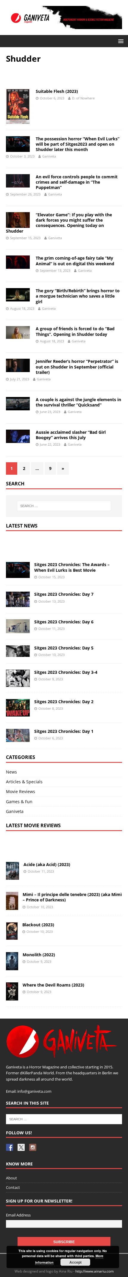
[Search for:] (64, 506)
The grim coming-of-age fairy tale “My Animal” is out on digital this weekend (75, 260)
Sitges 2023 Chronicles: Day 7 (63, 594)
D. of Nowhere (83, 98)
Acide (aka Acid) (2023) (47, 864)
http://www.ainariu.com (94, 1271)
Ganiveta (49, 156)
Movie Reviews (20, 791)
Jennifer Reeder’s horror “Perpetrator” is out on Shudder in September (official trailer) (77, 366)
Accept (75, 1262)
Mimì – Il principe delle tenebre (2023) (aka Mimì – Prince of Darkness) (72, 897)
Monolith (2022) (39, 954)
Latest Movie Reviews (33, 825)
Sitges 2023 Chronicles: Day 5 (63, 648)
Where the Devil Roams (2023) (53, 985)
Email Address (18, 1215)
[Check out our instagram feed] (32, 1147)
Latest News (22, 525)
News (11, 772)
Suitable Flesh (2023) (57, 91)
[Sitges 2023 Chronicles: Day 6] (18, 629)
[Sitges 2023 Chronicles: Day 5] (18, 653)
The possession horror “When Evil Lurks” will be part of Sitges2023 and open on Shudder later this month (77, 144)
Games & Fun (19, 801)
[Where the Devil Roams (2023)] (12, 997)
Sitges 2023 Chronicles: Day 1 (63, 731)
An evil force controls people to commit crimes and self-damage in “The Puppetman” (77, 182)
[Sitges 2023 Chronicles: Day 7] (18, 603)
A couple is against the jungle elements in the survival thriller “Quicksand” (78, 402)
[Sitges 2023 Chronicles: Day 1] (18, 738)
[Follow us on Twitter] (21, 1147)
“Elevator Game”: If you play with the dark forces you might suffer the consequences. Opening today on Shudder (59, 223)
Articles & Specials (24, 781)
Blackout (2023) (38, 924)
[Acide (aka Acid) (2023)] (12, 876)
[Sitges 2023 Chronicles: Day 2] (18, 713)
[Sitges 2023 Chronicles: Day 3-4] (18, 683)
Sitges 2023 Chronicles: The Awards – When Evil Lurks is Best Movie (72, 567)
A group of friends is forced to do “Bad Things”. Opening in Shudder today (75, 331)
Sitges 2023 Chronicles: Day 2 (63, 701)
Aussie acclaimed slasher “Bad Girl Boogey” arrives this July (71, 434)
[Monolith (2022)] (12, 967)
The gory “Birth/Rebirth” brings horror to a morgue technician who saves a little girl (78, 296)
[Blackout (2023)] (12, 936)
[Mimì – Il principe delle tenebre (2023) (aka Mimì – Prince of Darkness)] (12, 906)
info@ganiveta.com (34, 1091)
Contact (13, 1187)
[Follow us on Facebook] (9, 1147)
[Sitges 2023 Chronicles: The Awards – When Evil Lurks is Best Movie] (18, 574)
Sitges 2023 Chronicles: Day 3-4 (65, 672)
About (11, 1178)
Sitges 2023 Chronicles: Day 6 (63, 622)
